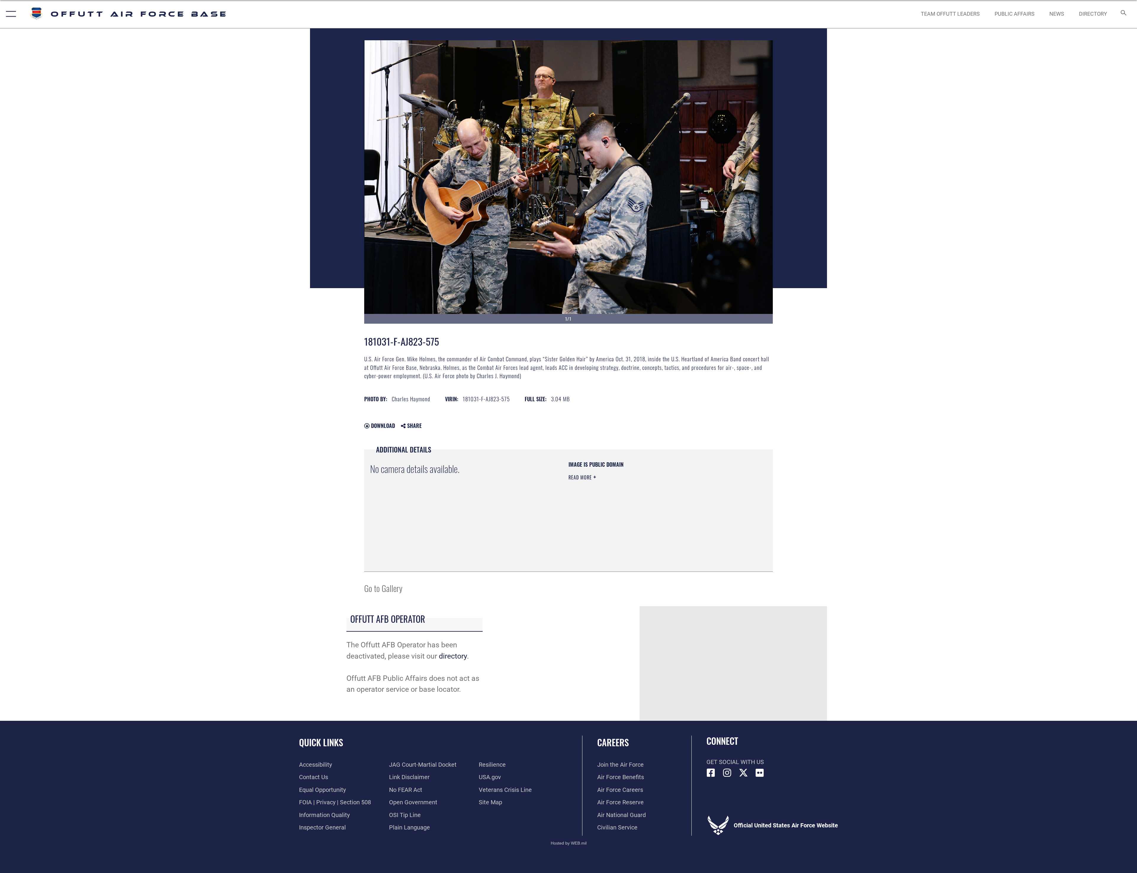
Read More (580, 477)
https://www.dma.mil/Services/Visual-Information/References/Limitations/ (637, 515)
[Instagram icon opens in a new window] (727, 772)
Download (382, 425)
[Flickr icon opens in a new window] (759, 772)
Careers (613, 742)
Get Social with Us (735, 762)
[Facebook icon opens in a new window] (710, 772)
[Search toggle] (1123, 14)
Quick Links (321, 742)
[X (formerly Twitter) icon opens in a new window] (743, 772)
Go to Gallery (383, 588)
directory (453, 656)
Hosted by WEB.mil (569, 843)
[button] (9, 14)
